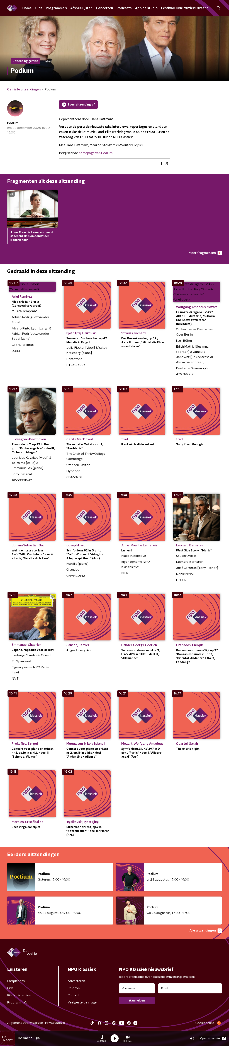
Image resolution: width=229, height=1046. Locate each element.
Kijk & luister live (19, 995)
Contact (74, 995)
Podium (12, 123)
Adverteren (76, 981)
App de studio (146, 8)
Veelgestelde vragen (83, 1002)
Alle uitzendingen (202, 930)
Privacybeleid (55, 1022)
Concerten (104, 8)
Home (27, 8)
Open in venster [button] (210, 1038)
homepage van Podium (96, 153)
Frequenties (16, 981)
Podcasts (124, 8)
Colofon (74, 988)
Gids (38, 8)
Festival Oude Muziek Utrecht (184, 8)
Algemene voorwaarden (25, 1022)
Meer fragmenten (202, 253)
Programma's (56, 8)
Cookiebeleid (204, 1023)
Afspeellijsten (81, 8)
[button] (101, 1038)
